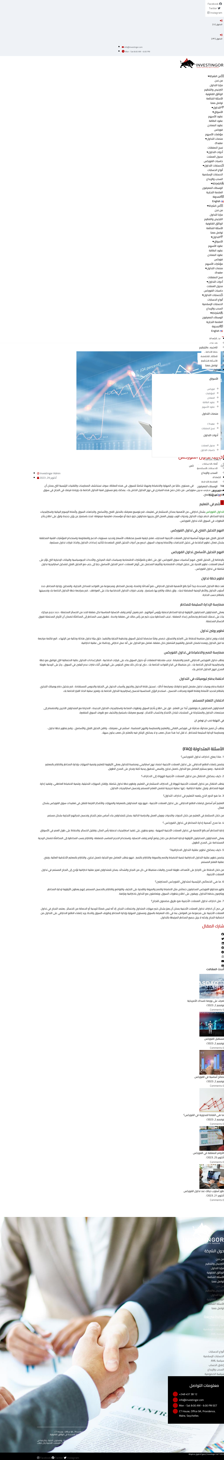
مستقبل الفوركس (214, 1038)
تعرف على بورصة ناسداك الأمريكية (205, 1000)
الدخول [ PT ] (216, 39)
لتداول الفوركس (215, 511)
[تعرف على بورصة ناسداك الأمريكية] (211, 985)
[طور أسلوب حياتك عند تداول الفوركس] (211, 1176)
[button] (130, 934)
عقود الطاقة (216, 120)
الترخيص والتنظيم (213, 89)
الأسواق (218, 111)
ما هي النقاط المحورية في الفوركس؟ (203, 1114)
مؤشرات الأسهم (214, 134)
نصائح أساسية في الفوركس (209, 1076)
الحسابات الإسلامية (212, 174)
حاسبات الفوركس (213, 161)
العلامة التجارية (214, 192)
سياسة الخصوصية (214, 1347)
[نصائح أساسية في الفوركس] (211, 1062)
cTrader (219, 143)
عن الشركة (215, 338)
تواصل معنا (216, 102)
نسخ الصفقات (215, 147)
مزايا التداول (216, 85)
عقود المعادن (215, 125)
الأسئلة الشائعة (214, 98)
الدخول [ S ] (217, 24)
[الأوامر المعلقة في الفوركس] (211, 1138)
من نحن (219, 80)
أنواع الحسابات (215, 169)
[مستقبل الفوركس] (211, 1023)
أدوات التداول (215, 152)
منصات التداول (215, 138)
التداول (217, 369)
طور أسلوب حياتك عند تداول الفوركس (204, 1191)
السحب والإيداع (214, 178)
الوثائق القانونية (214, 94)
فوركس (218, 129)
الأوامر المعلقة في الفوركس (208, 1152)
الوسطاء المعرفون (212, 187)
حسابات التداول (212, 459)
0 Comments (217, 1009)
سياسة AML (217, 1333)
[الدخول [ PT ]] (221, 34)
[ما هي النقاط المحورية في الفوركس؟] (211, 1100)
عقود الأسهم (215, 116)
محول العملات (215, 156)
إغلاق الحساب (216, 1338)
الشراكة (217, 477)
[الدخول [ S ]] (221, 20)
